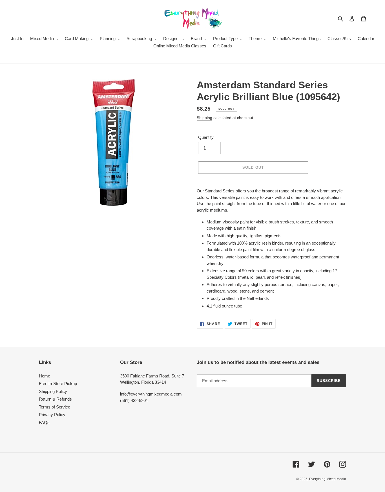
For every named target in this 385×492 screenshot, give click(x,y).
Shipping (204, 117)
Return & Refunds (55, 399)
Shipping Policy (53, 391)
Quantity (206, 137)
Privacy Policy (52, 414)
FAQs (44, 422)
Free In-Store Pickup (58, 383)
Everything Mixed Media (327, 479)
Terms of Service (54, 407)
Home (44, 376)
